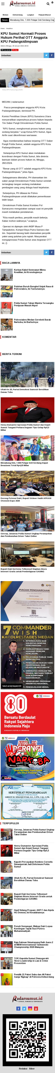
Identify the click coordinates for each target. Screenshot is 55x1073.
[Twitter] (46, 55)
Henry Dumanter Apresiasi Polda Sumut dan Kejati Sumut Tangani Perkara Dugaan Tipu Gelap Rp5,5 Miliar (25, 427)
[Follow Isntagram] (30, 1008)
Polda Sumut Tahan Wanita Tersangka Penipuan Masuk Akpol (34, 304)
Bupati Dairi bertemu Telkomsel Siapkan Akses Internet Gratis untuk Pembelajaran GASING (33, 896)
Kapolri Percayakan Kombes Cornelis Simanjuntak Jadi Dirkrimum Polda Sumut (33, 864)
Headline (9, 28)
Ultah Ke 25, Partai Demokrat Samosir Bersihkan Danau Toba (33, 879)
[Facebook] (51, 55)
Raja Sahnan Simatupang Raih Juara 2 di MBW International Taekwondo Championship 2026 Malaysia (33, 944)
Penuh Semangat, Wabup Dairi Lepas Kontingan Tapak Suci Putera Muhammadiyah (33, 928)
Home (3, 28)
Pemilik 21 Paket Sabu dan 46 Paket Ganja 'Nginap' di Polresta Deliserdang (34, 975)
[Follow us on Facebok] (18, 1008)
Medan (5, 15)
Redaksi (23, 1069)
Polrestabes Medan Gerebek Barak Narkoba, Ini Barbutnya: (32, 321)
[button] (52, 1)
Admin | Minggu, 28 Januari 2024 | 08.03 (14, 46)
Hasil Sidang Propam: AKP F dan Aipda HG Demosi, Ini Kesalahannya (34, 911)
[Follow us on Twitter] (24, 1008)
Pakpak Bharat (45, 15)
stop (16, 50)
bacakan (7, 50)
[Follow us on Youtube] (36, 1008)
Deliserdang (18, 15)
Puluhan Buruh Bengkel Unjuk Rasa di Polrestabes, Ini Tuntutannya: (33, 287)
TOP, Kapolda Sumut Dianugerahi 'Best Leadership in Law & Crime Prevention (31, 960)
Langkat (30, 15)
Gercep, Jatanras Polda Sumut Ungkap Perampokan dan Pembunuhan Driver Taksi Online (34, 832)
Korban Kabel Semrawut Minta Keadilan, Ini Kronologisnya (30, 271)
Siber (32, 1069)
